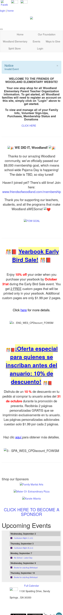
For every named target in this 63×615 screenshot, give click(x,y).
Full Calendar (31, 585)
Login (40, 48)
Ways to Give (53, 41)
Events (36, 41)
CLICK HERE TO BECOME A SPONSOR (31, 511)
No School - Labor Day (23, 558)
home (10, 10)
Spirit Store (14, 48)
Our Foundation (46, 34)
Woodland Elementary (15, 41)
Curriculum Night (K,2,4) (23, 548)
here (23, 310)
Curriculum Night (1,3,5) (23, 538)
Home (20, 34)
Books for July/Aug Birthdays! (26, 567)
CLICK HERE (29, 125)
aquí (18, 437)
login (2, 10)
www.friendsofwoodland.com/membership (31, 191)
